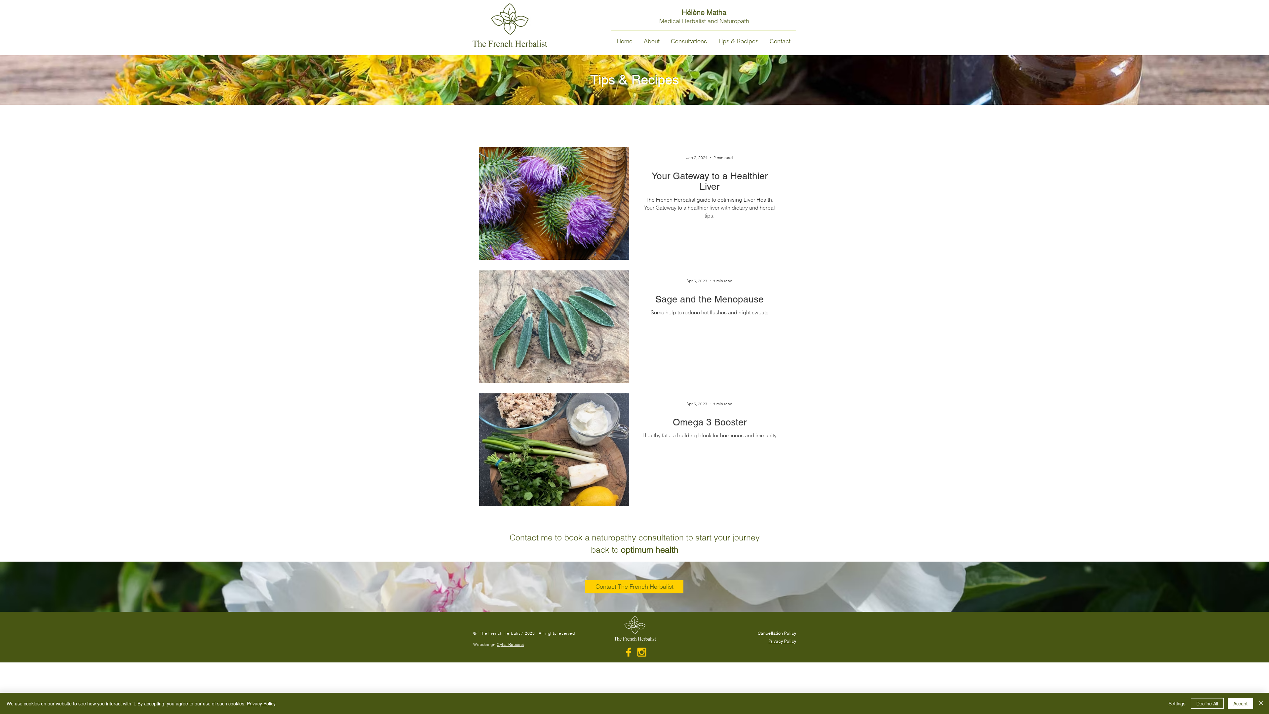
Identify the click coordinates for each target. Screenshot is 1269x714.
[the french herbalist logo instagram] (642, 652)
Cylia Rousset (510, 644)
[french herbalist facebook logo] (629, 652)
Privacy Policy (261, 703)
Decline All (1207, 703)
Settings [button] (1177, 703)
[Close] (1261, 703)
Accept (1240, 703)
